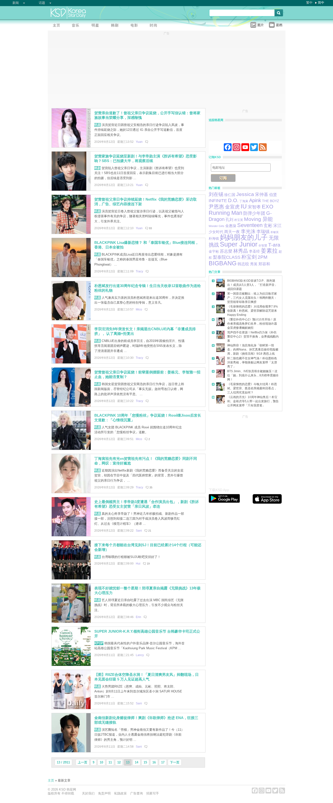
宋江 (277, 225)
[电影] (135, 25)
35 (150, 487)
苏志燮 (226, 251)
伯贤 (273, 195)
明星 (97, 125)
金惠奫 (230, 226)
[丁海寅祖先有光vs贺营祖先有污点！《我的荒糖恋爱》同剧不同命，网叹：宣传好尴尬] (71, 492)
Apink (255, 200)
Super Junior (238, 244)
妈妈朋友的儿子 (244, 237)
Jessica (245, 194)
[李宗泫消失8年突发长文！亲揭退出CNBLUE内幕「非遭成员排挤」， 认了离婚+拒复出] (71, 362)
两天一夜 (232, 231)
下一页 (174, 762)
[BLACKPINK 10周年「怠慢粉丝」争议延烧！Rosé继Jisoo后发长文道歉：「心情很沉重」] (71, 449)
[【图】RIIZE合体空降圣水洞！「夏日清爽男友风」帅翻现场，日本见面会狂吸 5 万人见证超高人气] (71, 708)
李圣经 (254, 251)
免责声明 (104, 793)
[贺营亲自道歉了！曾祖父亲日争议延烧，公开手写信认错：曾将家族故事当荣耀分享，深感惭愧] (71, 146)
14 (136, 762)
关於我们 (88, 793)
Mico (139, 309)
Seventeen (250, 225)
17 (163, 762)
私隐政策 (120, 793)
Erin (138, 617)
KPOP (98, 643)
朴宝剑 (249, 257)
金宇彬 (214, 251)
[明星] (96, 25)
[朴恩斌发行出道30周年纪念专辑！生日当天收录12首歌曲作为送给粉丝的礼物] (71, 319)
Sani (139, 530)
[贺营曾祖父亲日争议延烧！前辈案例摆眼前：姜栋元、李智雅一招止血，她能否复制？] (71, 405)
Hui (138, 563)
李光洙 (248, 231)
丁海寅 (243, 201)
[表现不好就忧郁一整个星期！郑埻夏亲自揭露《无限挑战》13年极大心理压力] (71, 621)
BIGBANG (222, 263)
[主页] (57, 25)
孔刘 (229, 219)
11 (110, 762)
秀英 (253, 264)
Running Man (225, 213)
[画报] (155, 25)
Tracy (139, 271)
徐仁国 (229, 195)
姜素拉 (269, 251)
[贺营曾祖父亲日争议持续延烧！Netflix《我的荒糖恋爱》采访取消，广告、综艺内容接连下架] (71, 233)
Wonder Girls (216, 226)
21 (149, 530)
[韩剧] (116, 25)
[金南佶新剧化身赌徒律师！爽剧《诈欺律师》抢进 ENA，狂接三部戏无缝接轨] (71, 751)
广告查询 (136, 793)
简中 (321, 2)
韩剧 (97, 168)
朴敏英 (275, 232)
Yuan (139, 142)
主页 (51, 780)
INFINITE (218, 200)
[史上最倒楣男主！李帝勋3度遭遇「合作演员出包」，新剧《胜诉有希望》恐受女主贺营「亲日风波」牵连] (71, 535)
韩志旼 (243, 264)
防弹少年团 (254, 213)
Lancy (140, 655)
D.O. (233, 200)
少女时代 (216, 232)
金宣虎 (232, 206)
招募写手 (152, 793)
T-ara (274, 244)
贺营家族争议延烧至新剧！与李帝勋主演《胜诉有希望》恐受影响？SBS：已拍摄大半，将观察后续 (145, 158)
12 (119, 762)
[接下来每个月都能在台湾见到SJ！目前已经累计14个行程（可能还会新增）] (71, 578)
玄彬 (268, 225)
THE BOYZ (270, 201)
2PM (262, 257)
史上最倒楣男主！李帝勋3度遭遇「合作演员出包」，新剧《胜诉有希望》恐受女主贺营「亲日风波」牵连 (146, 504)
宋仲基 (261, 194)
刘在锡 (216, 194)
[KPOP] (77, 25)
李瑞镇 (263, 231)
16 (154, 762)
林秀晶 (240, 251)
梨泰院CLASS (226, 257)
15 (145, 762)
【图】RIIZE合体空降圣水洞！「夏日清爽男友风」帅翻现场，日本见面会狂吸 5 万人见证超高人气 (146, 676)
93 (150, 228)
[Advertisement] (245, 450)
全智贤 (262, 245)
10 (101, 762)
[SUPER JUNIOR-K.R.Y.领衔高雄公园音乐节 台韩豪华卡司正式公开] (71, 665)
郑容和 (264, 264)
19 (148, 563)
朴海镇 (214, 238)
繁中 (309, 2)
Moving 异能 (258, 219)
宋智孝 (254, 207)
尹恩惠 (216, 206)
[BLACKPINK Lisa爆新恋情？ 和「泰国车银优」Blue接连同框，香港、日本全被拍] (71, 276)
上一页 (82, 762)
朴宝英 (238, 220)
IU (244, 206)
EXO (267, 207)
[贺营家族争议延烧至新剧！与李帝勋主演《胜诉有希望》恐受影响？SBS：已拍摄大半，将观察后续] (71, 189)
